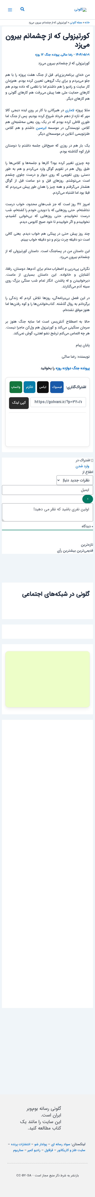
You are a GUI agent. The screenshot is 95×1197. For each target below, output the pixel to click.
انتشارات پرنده (20, 1144)
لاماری (69, 110)
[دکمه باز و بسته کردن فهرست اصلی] (10, 10)
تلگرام (29, 387)
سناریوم (18, 1150)
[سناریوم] (47, 679)
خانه (87, 23)
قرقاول (49, 1150)
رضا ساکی (67, 55)
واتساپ (15, 387)
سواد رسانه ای (60, 1144)
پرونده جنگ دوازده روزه (73, 368)
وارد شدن (83, 466)
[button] (22, 10)
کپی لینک (19, 403)
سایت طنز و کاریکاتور (71, 1150)
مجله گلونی (76, 23)
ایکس (42, 387)
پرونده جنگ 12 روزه (47, 55)
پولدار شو (40, 1144)
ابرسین (41, 128)
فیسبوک (57, 387)
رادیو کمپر (34, 1150)
